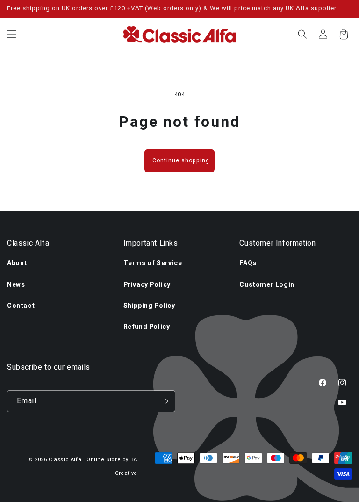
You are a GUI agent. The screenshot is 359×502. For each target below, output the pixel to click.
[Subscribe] (164, 401)
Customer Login (266, 285)
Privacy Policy (147, 285)
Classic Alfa (65, 460)
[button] (11, 34)
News (16, 285)
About (17, 263)
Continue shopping (180, 160)
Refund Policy (146, 327)
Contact (21, 306)
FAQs (247, 263)
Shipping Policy (149, 306)
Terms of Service (152, 263)
